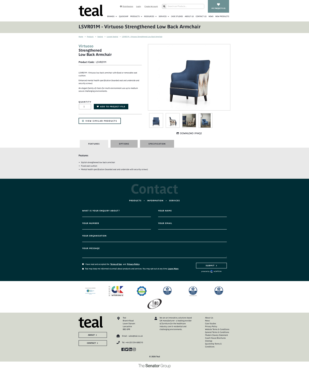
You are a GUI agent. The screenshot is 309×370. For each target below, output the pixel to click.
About (91, 335)
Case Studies (177, 16)
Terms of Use (116, 264)
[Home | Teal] (91, 10)
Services (163, 16)
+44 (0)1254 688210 (134, 342)
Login (138, 6)
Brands (110, 16)
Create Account (151, 6)
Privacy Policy (133, 264)
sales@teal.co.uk (136, 336)
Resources (149, 16)
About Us (189, 16)
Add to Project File (112, 106)
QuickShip (123, 16)
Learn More (173, 269)
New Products (222, 16)
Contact (91, 343)
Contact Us (201, 16)
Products (135, 16)
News (211, 16)
